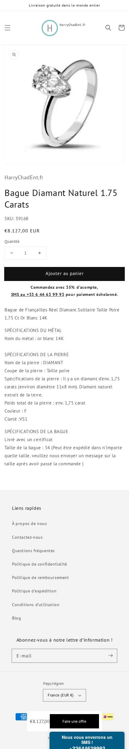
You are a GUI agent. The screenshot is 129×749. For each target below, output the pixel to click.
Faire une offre (74, 721)
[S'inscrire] (110, 655)
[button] (7, 27)
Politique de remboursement (40, 577)
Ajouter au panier (65, 273)
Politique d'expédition (34, 591)
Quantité (12, 241)
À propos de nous (29, 523)
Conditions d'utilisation (35, 604)
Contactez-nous (27, 537)
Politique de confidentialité (39, 564)
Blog (16, 618)
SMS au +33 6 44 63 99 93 (37, 294)
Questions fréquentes (33, 550)
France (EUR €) (61, 695)
